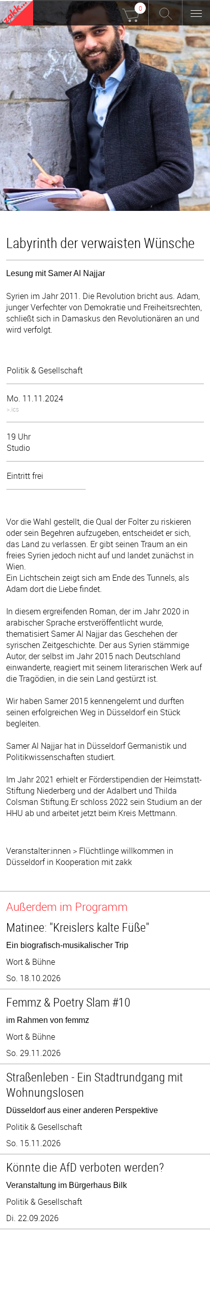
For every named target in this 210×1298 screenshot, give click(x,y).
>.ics (13, 409)
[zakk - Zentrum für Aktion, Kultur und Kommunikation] (18, 14)
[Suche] (165, 12)
